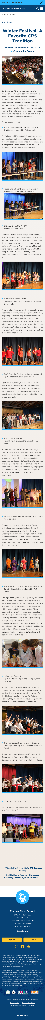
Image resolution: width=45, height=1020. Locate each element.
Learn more (17, 2)
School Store (22, 931)
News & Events (8, 15)
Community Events (23, 51)
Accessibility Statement (18, 1005)
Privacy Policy (14, 1003)
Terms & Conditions (28, 1003)
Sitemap (31, 1005)
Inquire (11, 940)
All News (8, 22)
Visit (33, 940)
